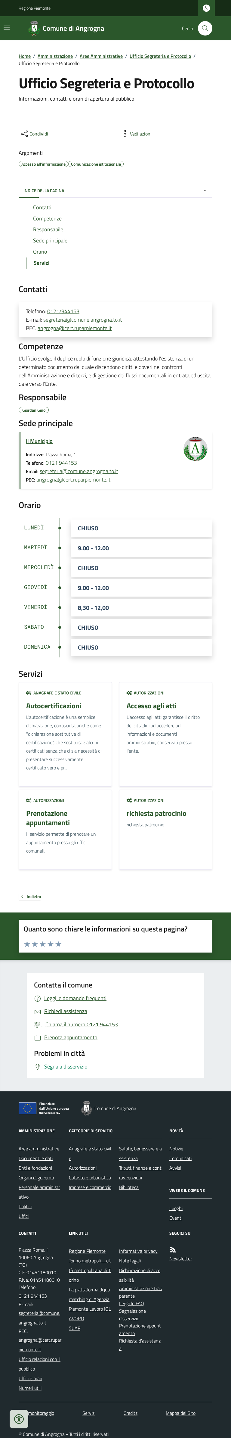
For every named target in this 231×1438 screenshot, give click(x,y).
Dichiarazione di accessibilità (139, 1275)
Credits (130, 1413)
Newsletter (180, 1258)
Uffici (24, 1216)
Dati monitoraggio (36, 1413)
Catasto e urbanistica (90, 1177)
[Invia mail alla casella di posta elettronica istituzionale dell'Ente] (40, 1317)
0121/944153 (63, 311)
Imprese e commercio (90, 1187)
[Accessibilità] (19, 1419)
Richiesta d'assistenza (140, 1344)
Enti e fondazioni (35, 1167)
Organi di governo (36, 1177)
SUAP (74, 1328)
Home (25, 56)
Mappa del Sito (181, 1413)
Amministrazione (55, 56)
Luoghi (176, 1208)
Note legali (130, 1260)
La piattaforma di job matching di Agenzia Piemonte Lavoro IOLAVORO (90, 1304)
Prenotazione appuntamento (140, 1329)
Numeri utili (30, 1388)
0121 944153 (61, 463)
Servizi (88, 1413)
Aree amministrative (39, 1148)
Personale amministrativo (39, 1192)
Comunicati (180, 1158)
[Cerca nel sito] (202, 28)
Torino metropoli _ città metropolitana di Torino (90, 1270)
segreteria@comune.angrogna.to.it (82, 320)
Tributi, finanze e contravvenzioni (140, 1172)
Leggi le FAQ (131, 1303)
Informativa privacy (138, 1251)
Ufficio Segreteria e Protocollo (160, 56)
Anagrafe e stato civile (90, 1153)
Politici (25, 1206)
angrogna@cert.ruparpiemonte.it (75, 328)
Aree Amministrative (101, 56)
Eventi (175, 1217)
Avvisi (175, 1167)
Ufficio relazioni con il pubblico (39, 1363)
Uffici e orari (30, 1378)
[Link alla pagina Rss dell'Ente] (173, 1250)
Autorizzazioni (83, 1167)
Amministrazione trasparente (140, 1292)
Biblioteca (129, 1187)
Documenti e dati (36, 1158)
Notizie (176, 1148)
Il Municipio (39, 441)
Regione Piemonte (35, 8)
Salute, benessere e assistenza (140, 1153)
